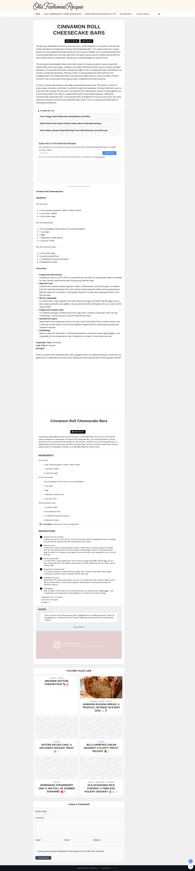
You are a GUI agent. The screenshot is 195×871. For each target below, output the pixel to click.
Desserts (53, 678)
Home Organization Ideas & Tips (100, 14)
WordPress (114, 868)
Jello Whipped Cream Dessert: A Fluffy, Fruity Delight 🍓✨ (101, 748)
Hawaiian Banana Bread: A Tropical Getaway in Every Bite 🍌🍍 (101, 707)
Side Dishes (110, 782)
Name (38, 840)
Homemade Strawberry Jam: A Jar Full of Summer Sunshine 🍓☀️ (56, 788)
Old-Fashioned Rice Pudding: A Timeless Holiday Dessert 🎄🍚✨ (101, 788)
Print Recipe (87, 41)
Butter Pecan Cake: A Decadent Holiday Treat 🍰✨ (56, 748)
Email (67, 840)
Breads (101, 701)
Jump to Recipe (72, 41)
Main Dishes (100, 782)
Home (37, 14)
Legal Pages (143, 14)
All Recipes (125, 14)
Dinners (60, 678)
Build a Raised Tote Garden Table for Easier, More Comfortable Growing (70, 123)
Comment (39, 817)
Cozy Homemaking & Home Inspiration (62, 14)
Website (96, 840)
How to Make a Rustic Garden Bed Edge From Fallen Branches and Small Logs (73, 130)
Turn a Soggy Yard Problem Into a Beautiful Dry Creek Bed (65, 116)
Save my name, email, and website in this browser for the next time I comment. (71, 851)
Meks (99, 868)
